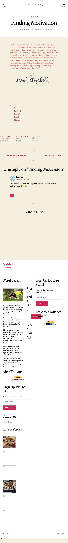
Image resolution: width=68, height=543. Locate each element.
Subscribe (9, 408)
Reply (12, 195)
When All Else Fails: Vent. (23, 137)
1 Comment (49, 29)
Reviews (7, 267)
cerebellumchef (24, 29)
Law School (8, 264)
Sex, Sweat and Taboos (6, 137)
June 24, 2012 (37, 29)
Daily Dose (34, 16)
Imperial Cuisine (36, 137)
